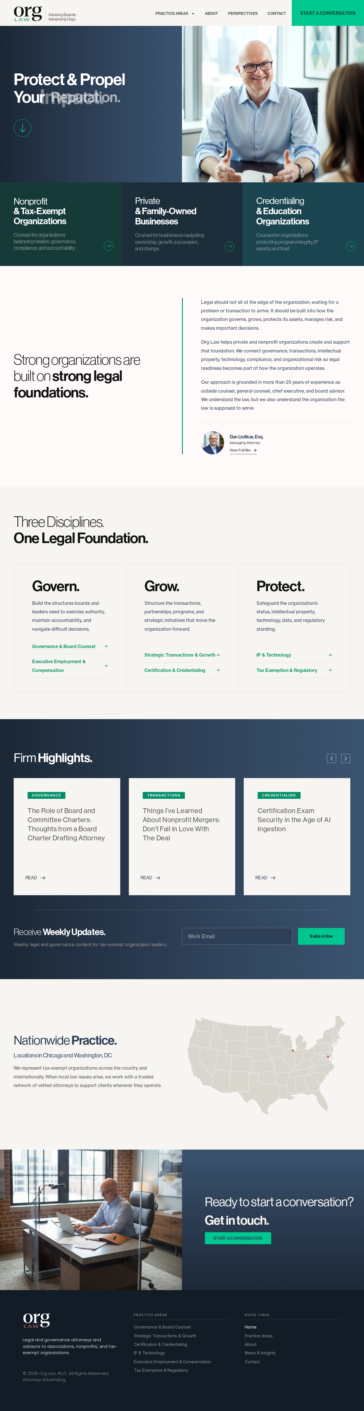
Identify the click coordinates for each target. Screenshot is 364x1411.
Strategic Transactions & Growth (179, 655)
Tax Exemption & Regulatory (287, 670)
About (211, 13)
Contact (277, 13)
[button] (331, 758)
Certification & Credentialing (174, 670)
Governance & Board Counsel (63, 646)
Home (251, 1327)
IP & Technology (274, 655)
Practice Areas (172, 13)
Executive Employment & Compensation (59, 666)
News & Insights (260, 1352)
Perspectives (243, 13)
